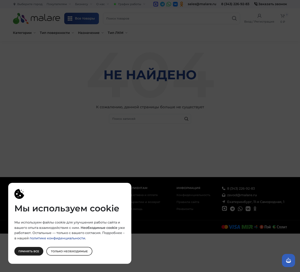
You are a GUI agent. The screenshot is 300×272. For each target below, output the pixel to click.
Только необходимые (69, 251)
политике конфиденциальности (57, 238)
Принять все (28, 251)
